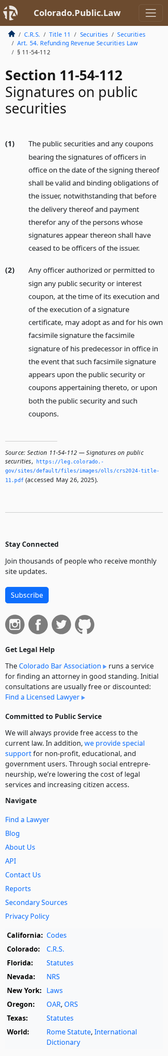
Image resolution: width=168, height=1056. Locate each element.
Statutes (60, 963)
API (10, 861)
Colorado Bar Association (60, 666)
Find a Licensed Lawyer (42, 697)
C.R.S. (32, 34)
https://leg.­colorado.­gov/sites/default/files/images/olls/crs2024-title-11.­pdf (82, 471)
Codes (57, 935)
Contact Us (23, 874)
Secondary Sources (36, 902)
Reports (18, 888)
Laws (55, 990)
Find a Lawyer (27, 819)
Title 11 (60, 34)
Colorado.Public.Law (77, 13)
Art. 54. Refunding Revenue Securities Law (77, 43)
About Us (20, 847)
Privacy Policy (27, 916)
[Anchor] (144, 247)
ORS (71, 1004)
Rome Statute (69, 1032)
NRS (53, 976)
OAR (54, 1004)
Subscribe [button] (27, 595)
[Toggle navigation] (151, 13)
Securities (94, 34)
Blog (12, 833)
